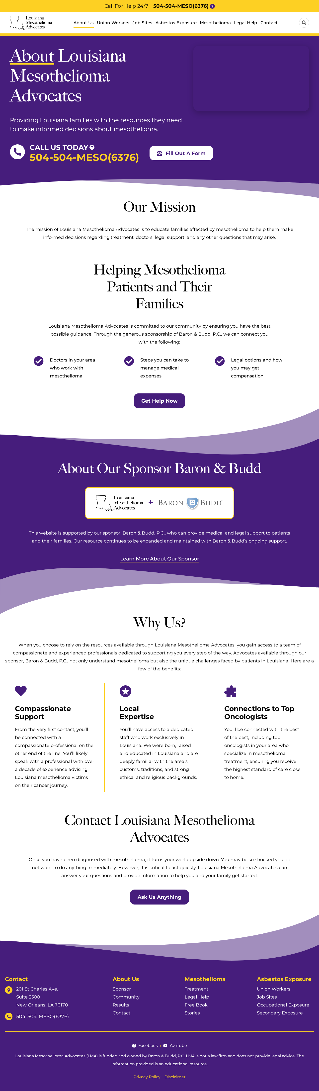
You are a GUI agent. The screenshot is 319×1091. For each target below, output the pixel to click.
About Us (84, 22)
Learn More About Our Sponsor (159, 559)
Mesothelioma (215, 22)
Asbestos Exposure (176, 22)
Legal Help (245, 22)
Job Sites (142, 22)
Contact (269, 22)
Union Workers (113, 22)
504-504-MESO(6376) (181, 6)
